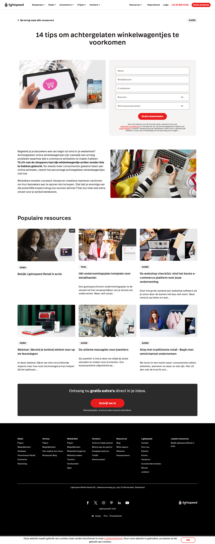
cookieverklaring (113, 538)
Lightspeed (146, 438)
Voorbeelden (73, 463)
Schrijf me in (107, 403)
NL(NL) (98, 516)
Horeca (46, 438)
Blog (118, 443)
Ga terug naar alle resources (37, 20)
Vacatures (145, 459)
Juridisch (145, 472)
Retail (20, 438)
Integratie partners (100, 451)
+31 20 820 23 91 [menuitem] (180, 4)
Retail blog (22, 463)
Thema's (71, 459)
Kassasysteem (123, 455)
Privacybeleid (116, 516)
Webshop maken (74, 455)
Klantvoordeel (98, 459)
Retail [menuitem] (51, 4)
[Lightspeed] (14, 4)
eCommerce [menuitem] (66, 4)
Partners (96, 438)
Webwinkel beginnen (76, 451)
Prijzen (21, 443)
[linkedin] (119, 502)
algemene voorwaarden (130, 126)
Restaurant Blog (49, 455)
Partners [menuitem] (94, 4)
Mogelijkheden (24, 447)
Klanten (144, 451)
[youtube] (127, 502)
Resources (121, 438)
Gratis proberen (201, 4)
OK (188, 540)
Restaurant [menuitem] (37, 4)
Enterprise (22, 459)
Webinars (120, 451)
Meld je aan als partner (102, 447)
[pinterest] (111, 502)
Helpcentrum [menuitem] (153, 4)
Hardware (22, 451)
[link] (180, 5)
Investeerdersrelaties (151, 463)
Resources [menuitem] (134, 4)
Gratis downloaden (152, 116)
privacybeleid (124, 128)
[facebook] (87, 502)
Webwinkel (72, 438)
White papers (122, 447)
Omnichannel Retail (26, 455)
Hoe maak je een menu (52, 451)
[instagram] (103, 502)
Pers (106, 516)
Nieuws (144, 468)
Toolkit (95, 455)
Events (144, 455)
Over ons (145, 447)
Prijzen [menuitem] (80, 4)
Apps (69, 468)
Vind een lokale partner (102, 443)
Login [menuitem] (165, 4)
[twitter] (95, 502)
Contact (144, 443)
